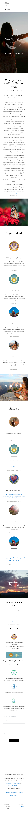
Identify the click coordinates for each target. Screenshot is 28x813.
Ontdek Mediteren (13, 369)
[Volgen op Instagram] (14, 628)
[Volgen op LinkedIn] (17, 628)
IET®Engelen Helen (10, 494)
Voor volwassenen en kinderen (10, 465)
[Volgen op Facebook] (10, 628)
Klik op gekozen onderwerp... (13, 440)
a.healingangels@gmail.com (15, 621)
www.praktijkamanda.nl (19, 193)
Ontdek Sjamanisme (13, 336)
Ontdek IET (13, 270)
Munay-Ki (17, 494)
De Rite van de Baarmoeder (14, 496)
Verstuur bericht (14, 740)
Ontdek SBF (13, 303)
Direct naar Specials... (13, 532)
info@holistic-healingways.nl (14, 619)
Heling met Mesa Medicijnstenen (10, 557)
